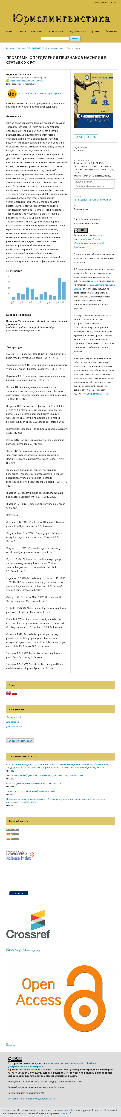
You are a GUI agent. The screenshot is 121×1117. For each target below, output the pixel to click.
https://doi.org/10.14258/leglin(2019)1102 (40, 93)
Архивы (95, 31)
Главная (8, 31)
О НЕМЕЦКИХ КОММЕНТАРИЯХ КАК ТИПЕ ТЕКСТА (33, 783)
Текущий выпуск (77, 31)
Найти (75, 38)
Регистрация (101, 2)
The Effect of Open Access (95, 393)
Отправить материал (20, 740)
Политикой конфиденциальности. (37, 1098)
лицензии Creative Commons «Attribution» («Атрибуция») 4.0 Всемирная (89, 243)
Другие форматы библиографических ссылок (90, 184)
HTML (93, 136)
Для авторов (54, 31)
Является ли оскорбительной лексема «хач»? (30, 791)
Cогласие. (13, 1098)
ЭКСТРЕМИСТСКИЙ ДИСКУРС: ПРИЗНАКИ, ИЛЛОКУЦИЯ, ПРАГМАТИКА (45, 775)
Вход (113, 2)
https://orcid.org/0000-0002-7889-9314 (28, 80)
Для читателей (13, 717)
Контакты (36, 31)
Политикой (65, 1113)
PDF (80, 136)
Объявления (110, 31)
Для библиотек (14, 726)
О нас (20, 31)
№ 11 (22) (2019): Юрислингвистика (46, 48)
